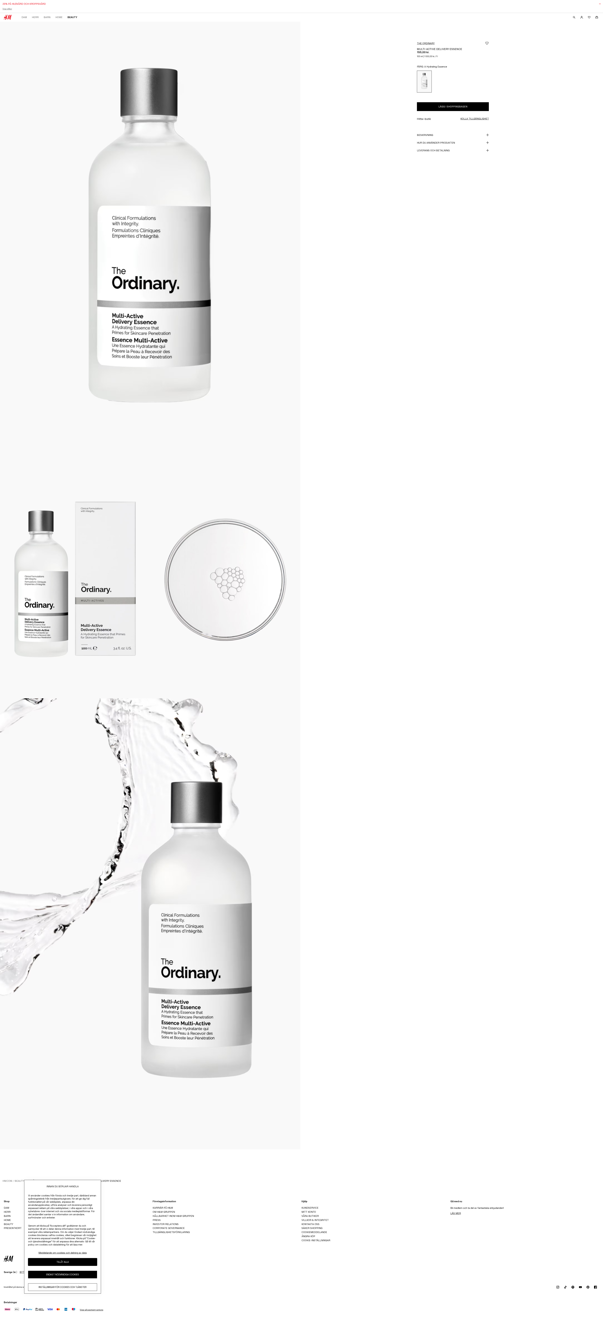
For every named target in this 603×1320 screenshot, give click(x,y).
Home (58, 17)
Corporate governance (169, 1228)
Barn (47, 17)
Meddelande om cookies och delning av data (62, 1252)
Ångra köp (308, 1236)
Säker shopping (312, 1228)
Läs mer (455, 1213)
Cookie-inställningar (316, 1240)
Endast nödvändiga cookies (62, 1274)
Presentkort (13, 1228)
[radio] (424, 81)
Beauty (72, 17)
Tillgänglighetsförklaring (171, 1232)
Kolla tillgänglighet (474, 118)
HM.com (7, 1181)
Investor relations (166, 1224)
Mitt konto (309, 1212)
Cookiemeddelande (314, 1232)
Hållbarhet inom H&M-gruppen (173, 1216)
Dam (24, 17)
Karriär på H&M (163, 1207)
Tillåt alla (62, 1262)
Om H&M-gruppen (164, 1212)
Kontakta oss (310, 1224)
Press (157, 1220)
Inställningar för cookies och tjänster (63, 1287)
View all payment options (91, 1310)
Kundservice (310, 1207)
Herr (35, 17)
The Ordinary (426, 43)
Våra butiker (310, 1216)
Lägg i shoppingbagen (452, 106)
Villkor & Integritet (315, 1220)
